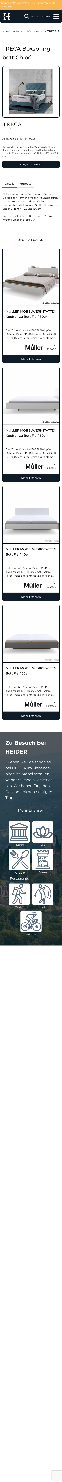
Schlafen (27, 31)
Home (5, 31)
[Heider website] (6, 16)
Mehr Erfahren (31, 359)
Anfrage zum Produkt (31, 164)
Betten (39, 31)
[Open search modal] (26, 16)
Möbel (16, 31)
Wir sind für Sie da (40, 16)
